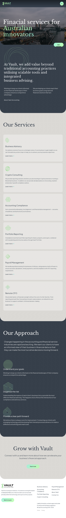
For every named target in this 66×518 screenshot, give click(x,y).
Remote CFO (56, 489)
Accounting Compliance (40, 490)
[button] (62, 4)
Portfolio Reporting (43, 494)
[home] (6, 3)
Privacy (43, 510)
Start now (33, 466)
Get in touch (8, 500)
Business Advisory (42, 487)
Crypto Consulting (42, 497)
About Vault (55, 492)
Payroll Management (58, 487)
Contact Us (55, 495)
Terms (38, 510)
